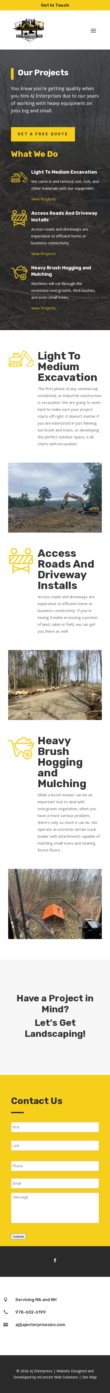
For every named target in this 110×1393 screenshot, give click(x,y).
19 (94, 526)
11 (59, 526)
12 (64, 526)
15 (77, 526)
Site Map (89, 1377)
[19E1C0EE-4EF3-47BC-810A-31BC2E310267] (55, 531)
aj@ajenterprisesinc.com (40, 1324)
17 (85, 526)
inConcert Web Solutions (57, 1377)
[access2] (55, 718)
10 (55, 526)
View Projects (43, 198)
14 (72, 526)
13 (68, 526)
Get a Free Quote (43, 134)
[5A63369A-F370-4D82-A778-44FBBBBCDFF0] (55, 937)
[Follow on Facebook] (55, 1260)
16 (81, 526)
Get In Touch (55, 5)
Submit (18, 1236)
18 (90, 526)
